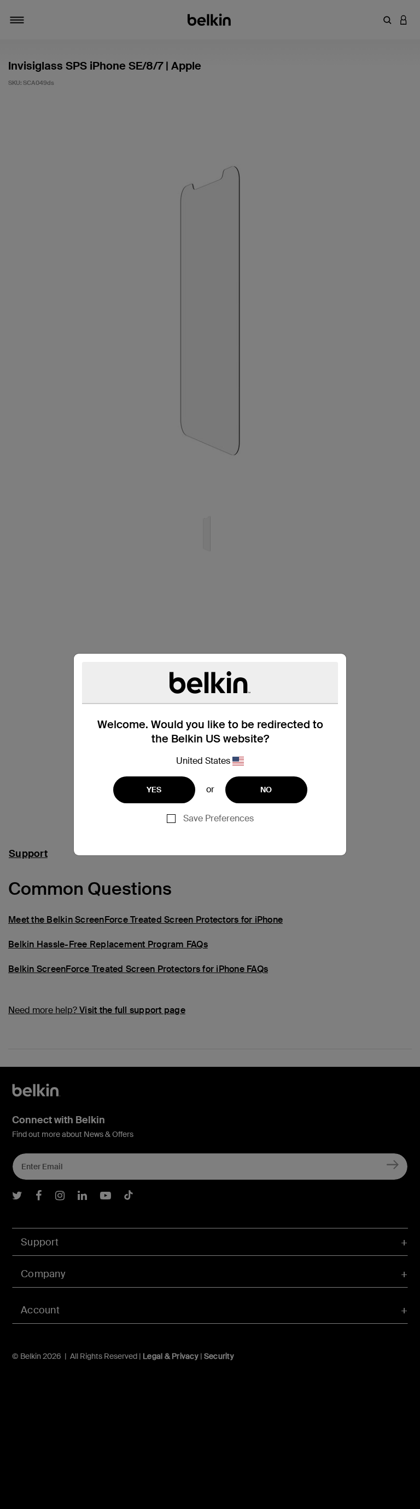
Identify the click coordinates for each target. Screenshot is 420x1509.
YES (154, 789)
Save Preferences (218, 818)
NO (266, 789)
